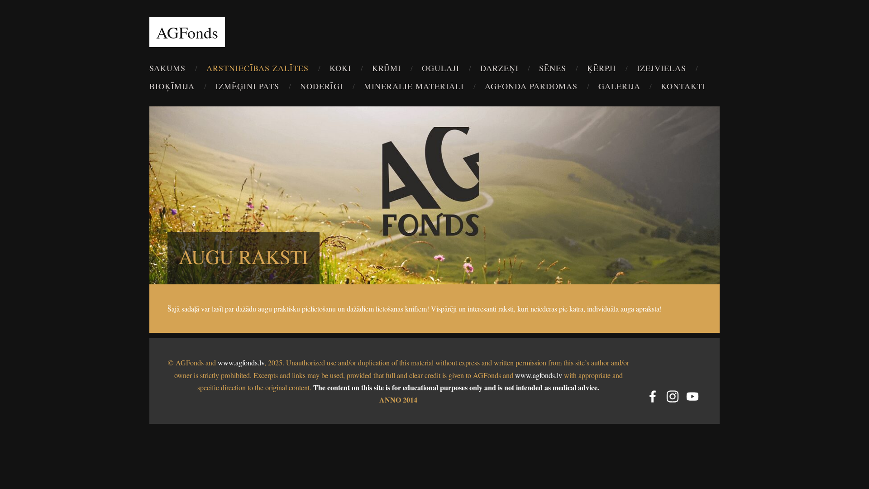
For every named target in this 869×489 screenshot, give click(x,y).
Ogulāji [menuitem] (440, 67)
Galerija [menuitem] (619, 86)
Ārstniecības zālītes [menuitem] (257, 67)
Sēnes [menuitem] (552, 67)
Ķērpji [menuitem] (601, 67)
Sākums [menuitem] (167, 67)
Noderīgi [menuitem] (321, 86)
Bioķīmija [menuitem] (172, 86)
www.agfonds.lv (241, 362)
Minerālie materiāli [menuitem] (414, 86)
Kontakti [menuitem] (683, 86)
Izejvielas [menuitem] (661, 67)
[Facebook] (653, 396)
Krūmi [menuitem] (386, 67)
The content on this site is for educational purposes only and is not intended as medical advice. (456, 387)
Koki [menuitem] (340, 67)
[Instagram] (673, 396)
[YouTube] (692, 396)
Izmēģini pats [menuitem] (247, 86)
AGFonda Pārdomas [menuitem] (531, 86)
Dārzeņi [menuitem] (499, 67)
